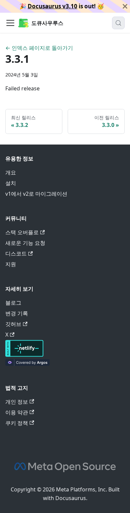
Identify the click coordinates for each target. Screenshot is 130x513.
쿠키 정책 (16, 423)
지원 (10, 264)
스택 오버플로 (22, 232)
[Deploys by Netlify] (24, 355)
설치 (10, 183)
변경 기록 (16, 313)
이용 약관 (16, 412)
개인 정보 (16, 401)
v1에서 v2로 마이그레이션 (36, 193)
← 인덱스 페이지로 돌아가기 (39, 47)
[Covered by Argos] (27, 363)
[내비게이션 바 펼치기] (10, 23)
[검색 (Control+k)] (118, 23)
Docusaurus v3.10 (52, 6)
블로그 (13, 302)
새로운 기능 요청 (25, 243)
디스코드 (16, 253)
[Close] (125, 6)
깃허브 (13, 324)
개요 (10, 172)
